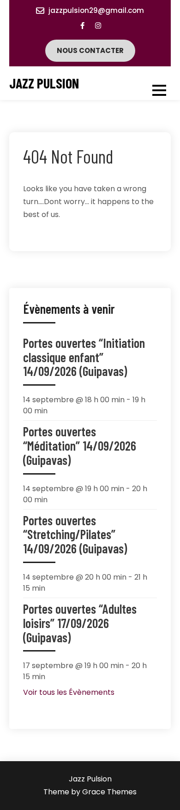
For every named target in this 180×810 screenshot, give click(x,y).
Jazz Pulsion (44, 83)
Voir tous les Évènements (68, 692)
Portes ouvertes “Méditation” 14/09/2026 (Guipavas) (79, 445)
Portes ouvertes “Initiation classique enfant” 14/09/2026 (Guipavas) (84, 357)
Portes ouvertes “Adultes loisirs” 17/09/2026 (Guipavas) (80, 623)
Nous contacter (90, 50)
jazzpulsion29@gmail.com (96, 10)
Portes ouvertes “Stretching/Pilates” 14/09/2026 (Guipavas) (75, 534)
